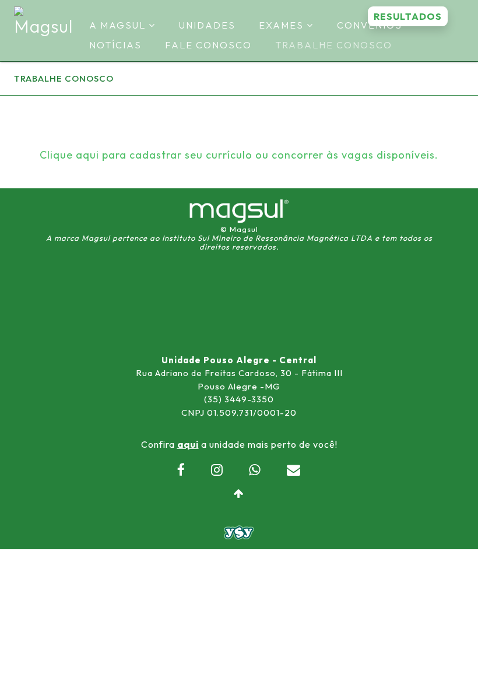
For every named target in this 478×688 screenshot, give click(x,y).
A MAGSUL (119, 25)
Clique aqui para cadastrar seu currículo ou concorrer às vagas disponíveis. (239, 155)
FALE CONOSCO (208, 45)
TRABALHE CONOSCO (333, 45)
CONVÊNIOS (369, 25)
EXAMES (283, 25)
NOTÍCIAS (115, 45)
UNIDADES (207, 25)
